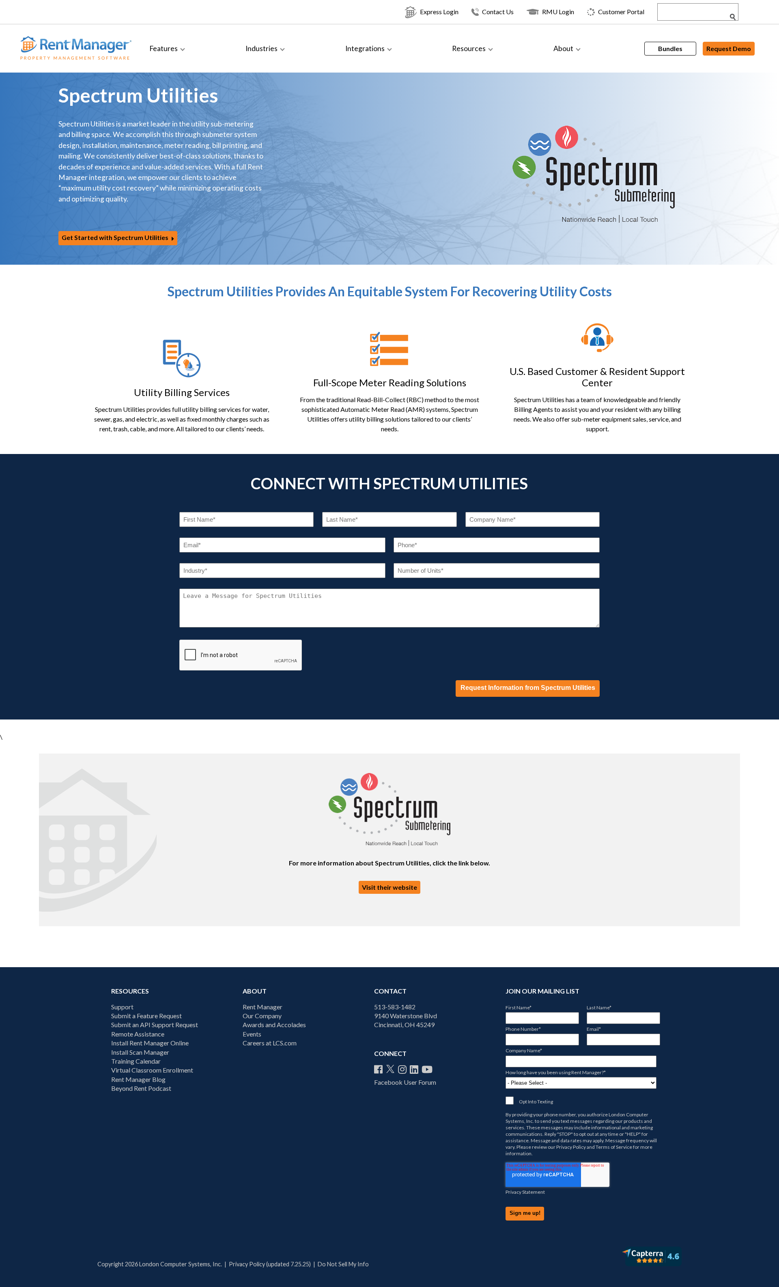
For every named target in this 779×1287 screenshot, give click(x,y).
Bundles (670, 48)
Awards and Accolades (274, 1024)
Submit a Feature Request (146, 1015)
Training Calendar (136, 1061)
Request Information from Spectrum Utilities (528, 687)
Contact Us (498, 11)
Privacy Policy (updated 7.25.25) (270, 1264)
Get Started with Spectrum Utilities (115, 237)
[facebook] (378, 1069)
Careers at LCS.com (270, 1043)
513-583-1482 (394, 1007)
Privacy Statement (525, 1192)
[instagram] (402, 1069)
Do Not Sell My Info (343, 1264)
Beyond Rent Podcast (141, 1088)
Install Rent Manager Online (150, 1043)
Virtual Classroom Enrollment (152, 1070)
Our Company (262, 1015)
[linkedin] (414, 1069)
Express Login (439, 11)
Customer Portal (621, 11)
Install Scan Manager (140, 1052)
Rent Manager (262, 1007)
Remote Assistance (137, 1034)
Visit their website (389, 887)
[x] (390, 1069)
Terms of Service (614, 1147)
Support (122, 1007)
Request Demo (728, 48)
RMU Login (558, 11)
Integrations (365, 48)
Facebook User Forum (405, 1082)
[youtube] (427, 1069)
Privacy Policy (571, 1147)
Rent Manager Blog (138, 1079)
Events (252, 1034)
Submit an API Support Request (154, 1024)
